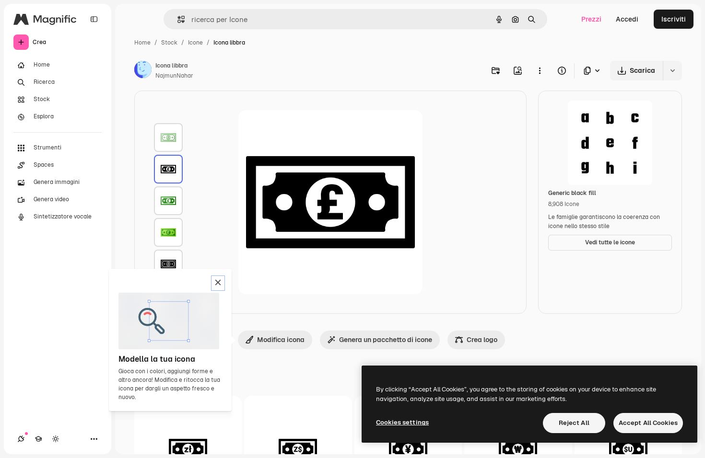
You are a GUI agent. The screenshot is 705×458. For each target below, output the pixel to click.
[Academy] (38, 439)
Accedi (627, 19)
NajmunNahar (174, 76)
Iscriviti (673, 19)
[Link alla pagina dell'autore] (143, 71)
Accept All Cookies (648, 423)
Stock (169, 42)
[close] (218, 283)
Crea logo (482, 339)
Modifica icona (281, 339)
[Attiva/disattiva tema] (55, 439)
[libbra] (168, 137)
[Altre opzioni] (539, 70)
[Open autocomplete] (177, 19)
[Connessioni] (21, 439)
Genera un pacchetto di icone (385, 339)
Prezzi (591, 19)
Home (142, 42)
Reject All (574, 423)
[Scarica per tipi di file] (592, 70)
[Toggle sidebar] (94, 19)
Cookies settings (402, 422)
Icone (195, 42)
